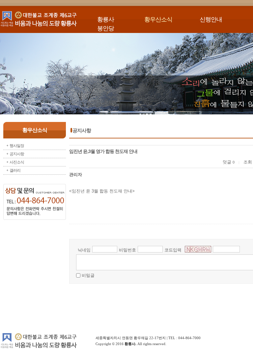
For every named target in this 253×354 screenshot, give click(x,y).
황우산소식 (158, 19)
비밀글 (88, 275)
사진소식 (17, 162)
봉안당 (105, 28)
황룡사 (105, 19)
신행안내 (211, 19)
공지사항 (17, 154)
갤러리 (15, 170)
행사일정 (17, 145)
